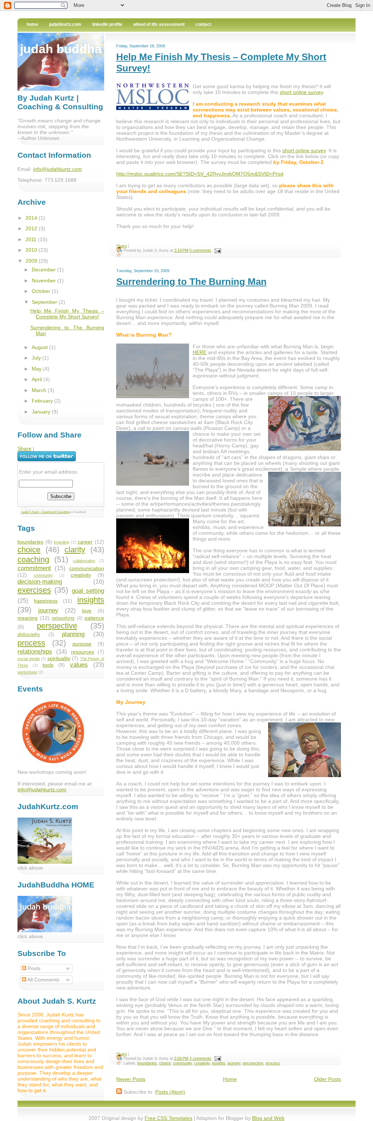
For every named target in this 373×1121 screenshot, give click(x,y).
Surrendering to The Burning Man (191, 281)
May (37, 369)
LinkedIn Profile (107, 24)
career (85, 542)
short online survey (301, 92)
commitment (34, 568)
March (40, 390)
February (43, 401)
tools (48, 665)
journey (234, 1063)
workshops (27, 672)
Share (121, 246)
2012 (32, 228)
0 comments (200, 250)
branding (61, 542)
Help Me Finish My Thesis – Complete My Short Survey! (67, 314)
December (44, 270)
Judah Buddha (61, 49)
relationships (34, 651)
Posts (33, 968)
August (40, 347)
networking (63, 618)
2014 (32, 218)
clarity (74, 549)
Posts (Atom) (170, 1092)
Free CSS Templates (168, 1118)
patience (94, 618)
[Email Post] (216, 250)
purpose (81, 644)
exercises (34, 590)
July (37, 358)
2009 (32, 261)
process (273, 1063)
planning (73, 634)
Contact (203, 24)
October (42, 291)
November (44, 280)
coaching (33, 559)
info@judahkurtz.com (57, 169)
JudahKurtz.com (65, 24)
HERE (200, 352)
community (182, 1063)
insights (218, 1063)
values (79, 664)
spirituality (58, 658)
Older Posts (327, 1079)
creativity (202, 1063)
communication (86, 568)
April (37, 379)
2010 (32, 250)
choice (165, 1063)
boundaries (147, 1063)
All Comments (42, 980)
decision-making (39, 581)
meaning (27, 618)
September (45, 302)
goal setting (88, 590)
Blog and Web (268, 1118)
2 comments (200, 1058)
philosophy (28, 634)
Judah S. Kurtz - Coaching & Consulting (45, 512)
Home (32, 24)
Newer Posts (130, 1079)
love (86, 611)
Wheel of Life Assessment (159, 24)
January (42, 412)
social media (28, 658)
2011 (31, 239)
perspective (253, 1063)
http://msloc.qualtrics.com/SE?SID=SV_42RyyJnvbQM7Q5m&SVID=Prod (199, 174)
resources (82, 652)
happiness (46, 601)
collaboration (84, 560)
